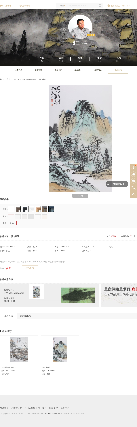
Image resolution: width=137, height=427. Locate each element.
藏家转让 (98, 69)
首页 (2, 79)
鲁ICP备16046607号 (52, 413)
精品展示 (78, 69)
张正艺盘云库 (19, 79)
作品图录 (118, 69)
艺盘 (9, 79)
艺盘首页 (8, 5)
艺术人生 (18, 69)
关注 (92, 35)
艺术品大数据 (24, 5)
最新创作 (58, 69)
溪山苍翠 (43, 79)
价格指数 (38, 69)
